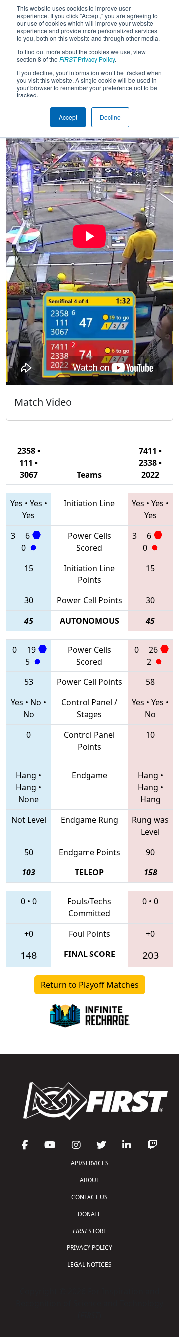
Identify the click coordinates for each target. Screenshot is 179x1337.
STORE (90, 1231)
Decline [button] (110, 117)
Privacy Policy (87, 59)
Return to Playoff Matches (90, 984)
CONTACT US (89, 1197)
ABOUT (90, 1180)
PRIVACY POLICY (89, 1247)
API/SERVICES (90, 1163)
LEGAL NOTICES (89, 1264)
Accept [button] (68, 117)
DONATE (89, 1214)
